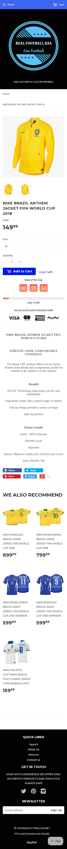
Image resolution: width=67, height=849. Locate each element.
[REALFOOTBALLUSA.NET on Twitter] (23, 792)
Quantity (8, 255)
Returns (33, 754)
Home (6, 94)
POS (17, 833)
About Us (33, 749)
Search (33, 744)
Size (5, 239)
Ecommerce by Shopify (37, 833)
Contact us (33, 759)
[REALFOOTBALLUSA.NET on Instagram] (43, 792)
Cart (61, 4)
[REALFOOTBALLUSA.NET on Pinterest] (33, 792)
